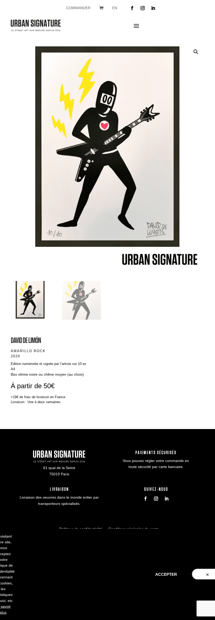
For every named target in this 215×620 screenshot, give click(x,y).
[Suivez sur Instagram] (142, 8)
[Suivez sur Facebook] (132, 8)
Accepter (166, 574)
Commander (78, 8)
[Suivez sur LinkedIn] (153, 8)
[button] (196, 52)
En (114, 8)
